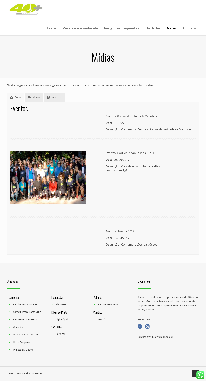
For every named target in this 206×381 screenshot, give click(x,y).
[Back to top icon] (195, 373)
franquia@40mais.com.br (160, 336)
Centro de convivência (25, 319)
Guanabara (19, 327)
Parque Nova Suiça (108, 304)
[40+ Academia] (26, 9)
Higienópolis (62, 319)
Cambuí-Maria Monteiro (26, 304)
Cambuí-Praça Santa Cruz (27, 311)
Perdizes (61, 333)
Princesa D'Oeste (23, 349)
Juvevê (101, 319)
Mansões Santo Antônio (26, 334)
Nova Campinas (21, 342)
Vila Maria (61, 304)
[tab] (15, 97)
